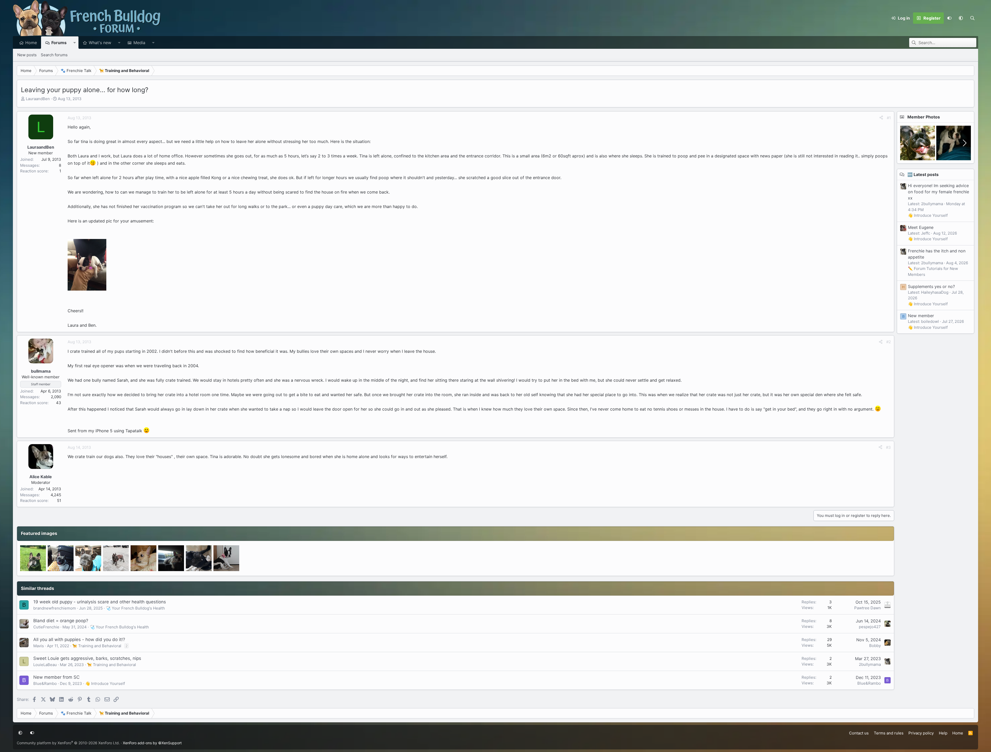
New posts (27, 54)
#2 (888, 341)
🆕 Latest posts (923, 174)
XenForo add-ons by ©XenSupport (152, 743)
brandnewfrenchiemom (54, 608)
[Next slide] (964, 143)
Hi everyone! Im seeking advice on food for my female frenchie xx (938, 192)
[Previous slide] (907, 143)
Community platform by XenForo (68, 743)
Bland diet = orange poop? (60, 620)
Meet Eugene (920, 227)
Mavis (38, 645)
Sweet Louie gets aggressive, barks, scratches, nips (87, 658)
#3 (888, 447)
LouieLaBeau (45, 664)
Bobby (875, 645)
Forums (59, 42)
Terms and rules (889, 733)
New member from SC (56, 677)
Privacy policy (921, 733)
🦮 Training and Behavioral (96, 645)
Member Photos (923, 116)
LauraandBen (38, 98)
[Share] (881, 118)
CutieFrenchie (46, 627)
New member (921, 315)
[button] (960, 18)
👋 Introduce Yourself (105, 683)
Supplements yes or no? (931, 286)
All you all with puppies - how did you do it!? (79, 639)
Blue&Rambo (45, 683)
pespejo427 (870, 626)
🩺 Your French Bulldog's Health (135, 608)
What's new (100, 42)
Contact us (859, 733)
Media (139, 42)
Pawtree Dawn (867, 607)
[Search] (972, 18)
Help (943, 733)
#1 (889, 117)
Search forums (54, 54)
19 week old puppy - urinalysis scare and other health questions (99, 601)
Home (31, 42)
